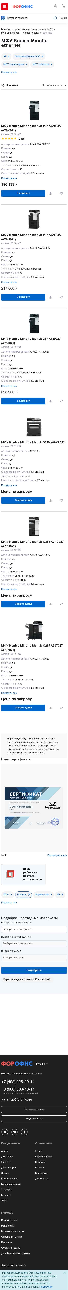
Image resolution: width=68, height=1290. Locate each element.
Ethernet (22, 895)
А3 (58, 895)
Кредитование (9, 1179)
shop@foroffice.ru (19, 1099)
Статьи (39, 1168)
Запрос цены (23, 500)
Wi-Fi (6, 895)
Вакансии (6, 1242)
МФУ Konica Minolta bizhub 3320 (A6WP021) (33, 442)
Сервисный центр (11, 1237)
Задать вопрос (34, 1119)
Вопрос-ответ (9, 1220)
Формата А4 (42, 895)
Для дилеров (9, 1168)
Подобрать (34, 970)
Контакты (41, 1173)
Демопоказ (42, 1179)
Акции (4, 1151)
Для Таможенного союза (15, 1253)
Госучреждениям (11, 1184)
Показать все (9, 179)
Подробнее (46, 1287)
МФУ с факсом (41, 64)
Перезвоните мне (34, 1109)
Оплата (5, 1162)
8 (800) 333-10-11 (19, 1089)
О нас (38, 1151)
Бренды (5, 1195)
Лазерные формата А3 (27, 56)
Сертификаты (43, 1157)
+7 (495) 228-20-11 (17, 1082)
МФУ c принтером (13, 64)
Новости (40, 1162)
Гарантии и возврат (12, 1231)
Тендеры (6, 1190)
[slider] (9, 138)
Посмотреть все (57, 855)
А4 (4, 56)
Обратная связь (10, 1248)
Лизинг (5, 1173)
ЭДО (4, 1201)
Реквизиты (7, 1226)
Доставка (7, 1157)
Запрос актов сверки (13, 1265)
